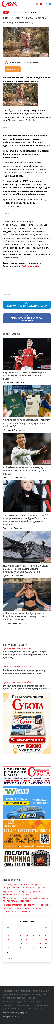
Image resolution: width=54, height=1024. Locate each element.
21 (33, 943)
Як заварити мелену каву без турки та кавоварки (26, 904)
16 (46, 939)
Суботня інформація (13, 648)
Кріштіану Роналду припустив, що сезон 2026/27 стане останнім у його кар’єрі (25, 470)
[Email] (37, 4)
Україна (27, 648)
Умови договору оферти (15, 1012)
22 (39, 943)
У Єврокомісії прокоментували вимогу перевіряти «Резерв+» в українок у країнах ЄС (26, 423)
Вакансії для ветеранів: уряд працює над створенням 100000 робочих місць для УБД (25, 654)
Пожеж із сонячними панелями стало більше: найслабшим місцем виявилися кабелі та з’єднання (25, 569)
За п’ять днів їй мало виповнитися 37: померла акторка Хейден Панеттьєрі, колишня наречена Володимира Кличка (26, 519)
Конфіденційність (11, 1016)
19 (21, 943)
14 (33, 939)
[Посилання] (9, 4)
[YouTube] (41, 4)
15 (39, 939)
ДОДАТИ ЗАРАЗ (13, 69)
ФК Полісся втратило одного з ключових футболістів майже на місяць (23, 910)
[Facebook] (46, 4)
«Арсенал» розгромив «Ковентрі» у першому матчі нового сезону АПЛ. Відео (24, 375)
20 (27, 943)
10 (8, 939)
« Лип (9, 958)
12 (21, 939)
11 (14, 939)
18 (14, 943)
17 (8, 943)
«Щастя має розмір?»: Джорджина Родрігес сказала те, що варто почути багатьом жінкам (26, 616)
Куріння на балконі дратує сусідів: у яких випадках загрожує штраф (24, 672)
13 (27, 939)
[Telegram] (50, 4)
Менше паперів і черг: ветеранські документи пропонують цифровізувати (26, 687)
